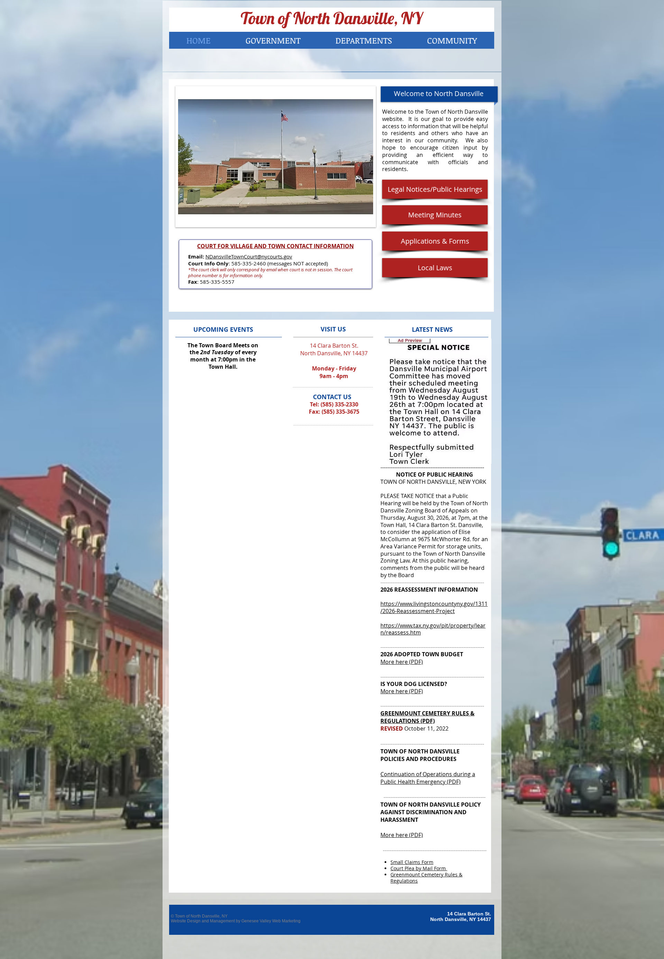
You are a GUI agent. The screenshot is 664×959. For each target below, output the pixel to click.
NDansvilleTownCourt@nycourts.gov (248, 256)
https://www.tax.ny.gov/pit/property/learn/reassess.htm (433, 629)
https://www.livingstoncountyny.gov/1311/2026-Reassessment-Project (434, 607)
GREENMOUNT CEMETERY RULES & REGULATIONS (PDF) (427, 717)
